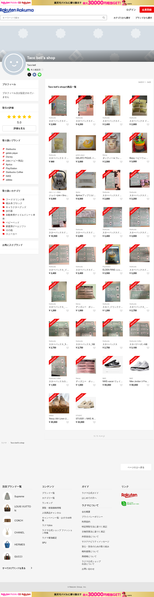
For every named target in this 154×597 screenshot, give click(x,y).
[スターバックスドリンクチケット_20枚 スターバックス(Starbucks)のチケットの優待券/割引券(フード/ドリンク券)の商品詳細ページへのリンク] (59, 217)
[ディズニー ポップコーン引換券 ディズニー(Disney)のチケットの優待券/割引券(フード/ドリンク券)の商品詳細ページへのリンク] (86, 292)
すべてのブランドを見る (14, 567)
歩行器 (9, 210)
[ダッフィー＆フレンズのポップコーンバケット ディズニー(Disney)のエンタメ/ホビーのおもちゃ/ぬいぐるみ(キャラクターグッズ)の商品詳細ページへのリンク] (113, 143)
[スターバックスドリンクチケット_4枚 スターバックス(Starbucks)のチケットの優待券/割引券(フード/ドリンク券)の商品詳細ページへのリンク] (59, 105)
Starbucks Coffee (135, 341)
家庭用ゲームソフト (16, 226)
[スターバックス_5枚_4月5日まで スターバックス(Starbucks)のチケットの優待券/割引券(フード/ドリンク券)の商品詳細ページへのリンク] (59, 329)
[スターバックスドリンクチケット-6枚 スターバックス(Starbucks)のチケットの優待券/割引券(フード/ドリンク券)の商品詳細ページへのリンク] (113, 217)
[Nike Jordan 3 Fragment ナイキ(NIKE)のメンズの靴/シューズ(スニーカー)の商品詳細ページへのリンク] (139, 366)
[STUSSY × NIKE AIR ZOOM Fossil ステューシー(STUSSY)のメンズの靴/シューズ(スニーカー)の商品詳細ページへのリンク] (86, 403)
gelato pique (80, 155)
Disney (105, 155)
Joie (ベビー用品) (55, 192)
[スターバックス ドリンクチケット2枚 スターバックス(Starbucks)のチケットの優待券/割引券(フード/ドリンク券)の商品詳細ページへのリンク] (59, 143)
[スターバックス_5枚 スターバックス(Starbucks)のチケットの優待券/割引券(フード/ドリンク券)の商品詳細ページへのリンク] (86, 329)
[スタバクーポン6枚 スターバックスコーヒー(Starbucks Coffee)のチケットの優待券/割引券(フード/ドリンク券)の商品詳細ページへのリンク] (139, 329)
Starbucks (52, 118)
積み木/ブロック (14, 203)
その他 (9, 230)
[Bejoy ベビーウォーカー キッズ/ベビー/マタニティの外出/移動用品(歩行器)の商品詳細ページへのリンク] (139, 143)
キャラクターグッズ (16, 207)
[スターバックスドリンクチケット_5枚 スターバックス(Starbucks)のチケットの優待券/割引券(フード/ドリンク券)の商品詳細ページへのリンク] (113, 180)
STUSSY (79, 415)
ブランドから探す (143, 17)
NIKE (104, 378)
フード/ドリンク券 (15, 199)
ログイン (131, 9)
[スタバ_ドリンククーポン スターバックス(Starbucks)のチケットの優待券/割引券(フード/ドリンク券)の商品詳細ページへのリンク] (113, 292)
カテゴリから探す (122, 17)
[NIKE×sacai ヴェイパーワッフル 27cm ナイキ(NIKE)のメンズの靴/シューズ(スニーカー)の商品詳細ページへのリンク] (113, 366)
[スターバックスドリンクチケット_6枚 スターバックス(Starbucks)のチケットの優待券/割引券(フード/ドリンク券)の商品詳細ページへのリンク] (139, 217)
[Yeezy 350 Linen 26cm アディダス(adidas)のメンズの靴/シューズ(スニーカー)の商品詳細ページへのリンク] (59, 403)
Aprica (78, 192)
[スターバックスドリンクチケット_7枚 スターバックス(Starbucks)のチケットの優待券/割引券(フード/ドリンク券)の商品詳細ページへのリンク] (86, 105)
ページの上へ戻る (136, 467)
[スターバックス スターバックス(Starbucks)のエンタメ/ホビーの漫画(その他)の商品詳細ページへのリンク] (113, 329)
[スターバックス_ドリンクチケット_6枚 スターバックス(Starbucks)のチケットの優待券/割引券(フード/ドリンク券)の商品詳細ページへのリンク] (59, 254)
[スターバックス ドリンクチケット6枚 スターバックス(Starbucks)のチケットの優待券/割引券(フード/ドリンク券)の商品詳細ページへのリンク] (139, 105)
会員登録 (147, 9)
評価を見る (19, 128)
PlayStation (107, 267)
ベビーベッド (12, 222)
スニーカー (11, 233)
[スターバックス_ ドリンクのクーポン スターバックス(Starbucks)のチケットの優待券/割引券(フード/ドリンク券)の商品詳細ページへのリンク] (59, 292)
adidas (51, 415)
